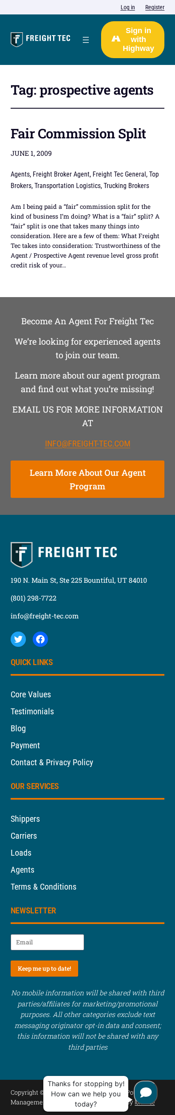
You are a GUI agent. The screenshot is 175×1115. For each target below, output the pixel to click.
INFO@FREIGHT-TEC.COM (87, 443)
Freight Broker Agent (61, 174)
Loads (21, 853)
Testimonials (32, 711)
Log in (128, 7)
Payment (25, 745)
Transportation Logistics (67, 186)
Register (154, 7)
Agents (20, 174)
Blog (18, 728)
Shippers (25, 819)
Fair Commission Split (78, 133)
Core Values (31, 694)
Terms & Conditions (43, 887)
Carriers (24, 836)
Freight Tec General (119, 174)
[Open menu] (86, 40)
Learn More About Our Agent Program (88, 479)
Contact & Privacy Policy (52, 762)
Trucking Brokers (126, 186)
